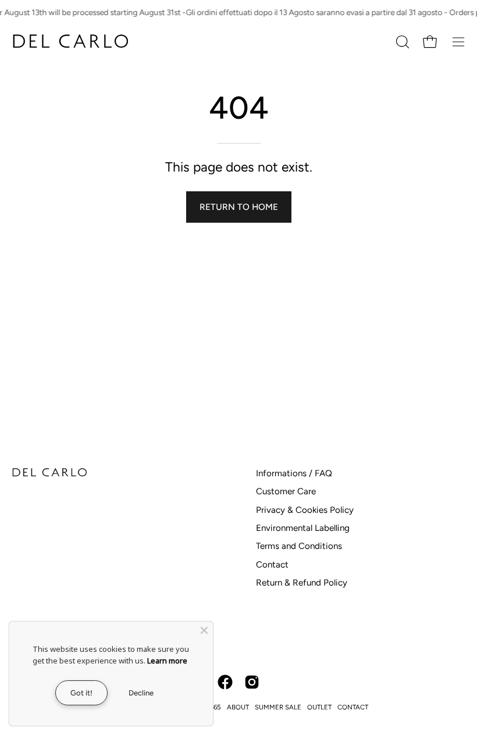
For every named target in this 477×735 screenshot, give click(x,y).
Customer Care (286, 491)
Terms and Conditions (299, 546)
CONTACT (352, 707)
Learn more (167, 660)
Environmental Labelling (303, 528)
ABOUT (238, 707)
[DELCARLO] (70, 41)
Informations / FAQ (294, 473)
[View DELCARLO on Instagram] (252, 682)
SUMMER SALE (278, 707)
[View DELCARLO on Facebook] (225, 682)
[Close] (204, 630)
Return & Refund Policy (301, 582)
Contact (272, 564)
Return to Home (239, 207)
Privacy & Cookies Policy (305, 510)
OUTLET (319, 707)
